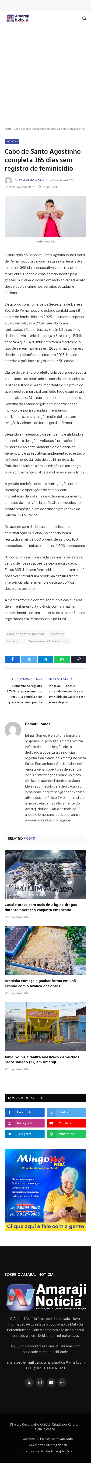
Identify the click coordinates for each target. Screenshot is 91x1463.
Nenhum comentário (22, 187)
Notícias (12, 141)
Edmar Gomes (29, 180)
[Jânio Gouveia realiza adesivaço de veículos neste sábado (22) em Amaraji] (45, 1026)
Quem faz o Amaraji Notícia (48, 1445)
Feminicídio (15, 641)
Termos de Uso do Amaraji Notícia (48, 1451)
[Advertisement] (45, 76)
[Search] (83, 18)
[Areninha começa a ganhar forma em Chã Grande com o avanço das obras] (45, 950)
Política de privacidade (56, 1439)
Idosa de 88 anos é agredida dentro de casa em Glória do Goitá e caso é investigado (67, 694)
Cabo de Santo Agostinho (25, 634)
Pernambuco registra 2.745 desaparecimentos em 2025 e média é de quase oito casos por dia (24, 694)
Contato (29, 1439)
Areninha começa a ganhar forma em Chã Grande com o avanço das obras (40, 983)
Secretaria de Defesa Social (49, 641)
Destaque (57, 634)
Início (8, 128)
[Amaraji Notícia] (17, 18)
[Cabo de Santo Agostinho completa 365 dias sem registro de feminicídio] (45, 216)
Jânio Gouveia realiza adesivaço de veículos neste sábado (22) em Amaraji (42, 1060)
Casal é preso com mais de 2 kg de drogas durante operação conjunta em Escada (41, 907)
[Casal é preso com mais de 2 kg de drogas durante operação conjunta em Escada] (45, 874)
